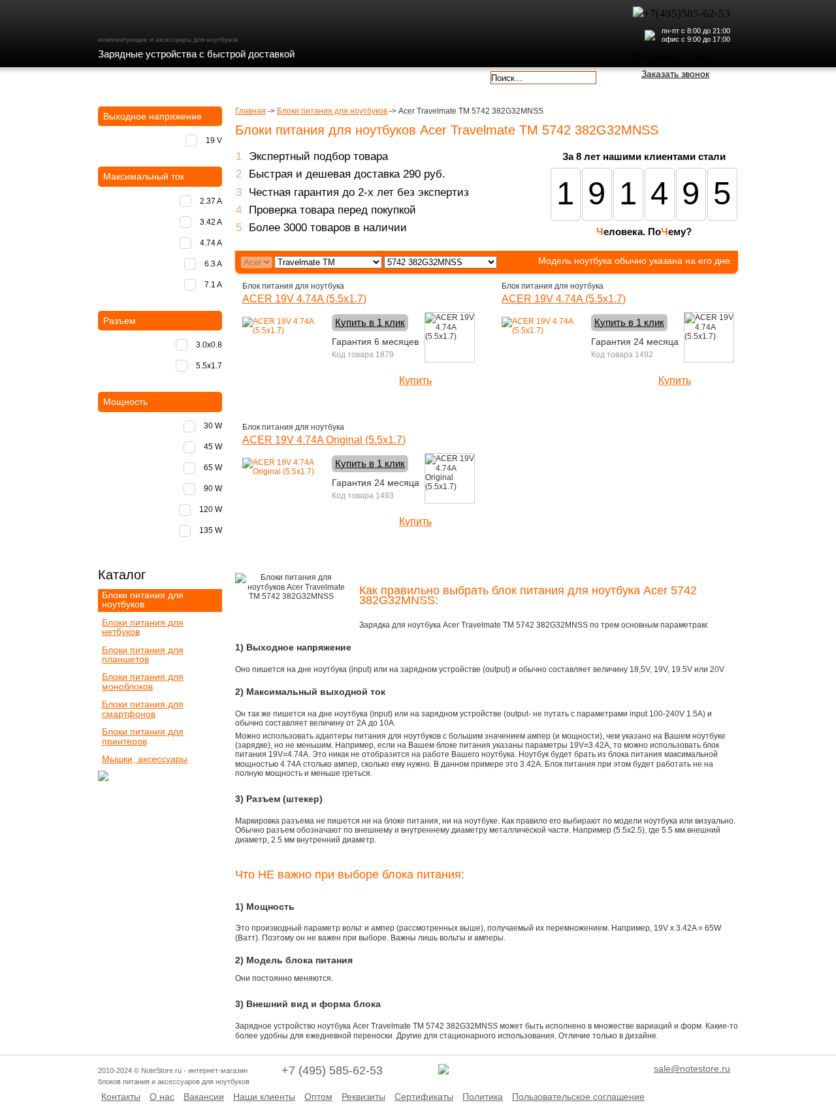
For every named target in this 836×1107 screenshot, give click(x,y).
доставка (135, 76)
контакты (364, 76)
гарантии (288, 76)
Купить (415, 380)
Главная (250, 111)
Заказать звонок (675, 74)
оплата (212, 76)
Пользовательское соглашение (578, 1096)
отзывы (441, 76)
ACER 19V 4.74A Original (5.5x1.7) (324, 439)
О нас (162, 1096)
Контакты (120, 1096)
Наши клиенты (264, 1096)
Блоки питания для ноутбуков (332, 111)
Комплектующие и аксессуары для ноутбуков (172, 19)
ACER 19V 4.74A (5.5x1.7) (304, 298)
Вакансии (204, 1096)
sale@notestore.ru (692, 1068)
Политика (482, 1096)
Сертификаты (423, 1096)
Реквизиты (363, 1096)
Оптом (318, 1096)
